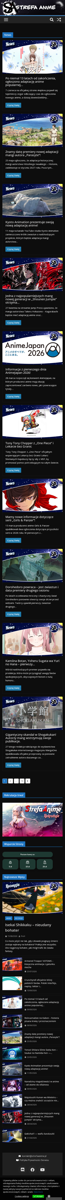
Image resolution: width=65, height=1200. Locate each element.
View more (38, 1192)
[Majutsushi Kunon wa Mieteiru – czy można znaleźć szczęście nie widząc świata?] (12, 1101)
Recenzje (19, 918)
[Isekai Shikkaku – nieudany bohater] (32, 898)
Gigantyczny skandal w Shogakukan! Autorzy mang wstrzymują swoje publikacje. (30, 738)
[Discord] (22, 1169)
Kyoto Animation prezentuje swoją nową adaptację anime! (29, 223)
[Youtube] (42, 1169)
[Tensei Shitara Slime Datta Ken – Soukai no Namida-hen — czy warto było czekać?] (12, 1053)
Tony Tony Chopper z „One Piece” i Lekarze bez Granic (29, 444)
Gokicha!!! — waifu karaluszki (39, 1133)
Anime (8, 918)
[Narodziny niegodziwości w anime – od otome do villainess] (12, 1085)
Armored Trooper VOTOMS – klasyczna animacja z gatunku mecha (39, 964)
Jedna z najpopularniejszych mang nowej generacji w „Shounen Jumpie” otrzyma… (31, 299)
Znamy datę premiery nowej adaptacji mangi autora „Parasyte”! (31, 153)
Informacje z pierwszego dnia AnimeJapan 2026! (25, 371)
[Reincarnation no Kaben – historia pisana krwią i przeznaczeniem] (12, 1022)
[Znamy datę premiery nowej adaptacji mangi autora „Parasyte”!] (12, 1038)
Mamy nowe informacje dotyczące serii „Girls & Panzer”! (29, 518)
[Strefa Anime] (32, 1)
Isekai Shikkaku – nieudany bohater (28, 927)
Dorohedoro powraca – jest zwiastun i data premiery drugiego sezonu (31, 588)
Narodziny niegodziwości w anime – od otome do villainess (41, 1083)
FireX (23, 936)
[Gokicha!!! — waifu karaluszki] (12, 1136)
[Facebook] (32, 1169)
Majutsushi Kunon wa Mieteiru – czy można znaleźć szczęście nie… (41, 1099)
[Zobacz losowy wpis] (59, 19)
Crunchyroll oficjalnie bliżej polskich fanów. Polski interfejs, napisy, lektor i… (40, 983)
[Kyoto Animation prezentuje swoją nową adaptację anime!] (12, 1069)
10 (22, 780)
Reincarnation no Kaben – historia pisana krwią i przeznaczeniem (41, 1020)
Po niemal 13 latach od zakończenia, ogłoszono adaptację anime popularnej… (30, 81)
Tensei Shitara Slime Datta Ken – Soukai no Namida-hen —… (40, 1051)
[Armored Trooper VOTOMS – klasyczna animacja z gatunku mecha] (12, 966)
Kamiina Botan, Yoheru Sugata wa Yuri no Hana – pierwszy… (32, 662)
